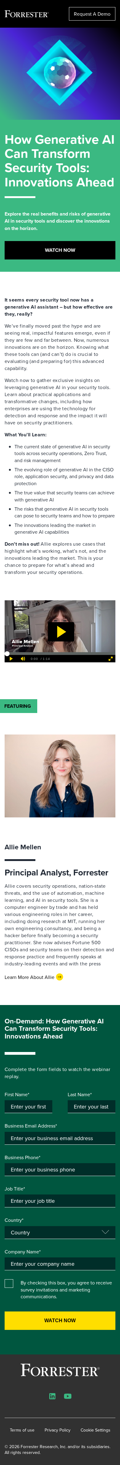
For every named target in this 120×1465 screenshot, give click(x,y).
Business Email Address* (31, 1125)
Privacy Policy (57, 1430)
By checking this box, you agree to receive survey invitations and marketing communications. (66, 1289)
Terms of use (22, 1430)
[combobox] (60, 1263)
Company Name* (23, 1251)
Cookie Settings (95, 1430)
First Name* (17, 1094)
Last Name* (80, 1094)
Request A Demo (92, 13)
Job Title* (15, 1188)
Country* (14, 1220)
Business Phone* (22, 1157)
